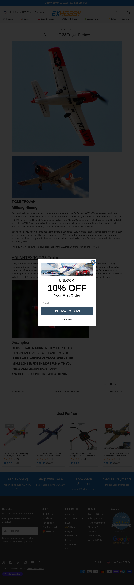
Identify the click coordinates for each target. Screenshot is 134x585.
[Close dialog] (93, 262)
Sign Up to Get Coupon (67, 311)
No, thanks (67, 319)
